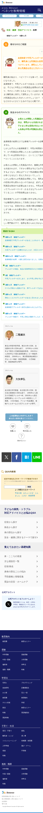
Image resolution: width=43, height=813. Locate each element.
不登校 (23, 751)
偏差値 (5, 664)
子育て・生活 (8, 726)
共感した (13, 431)
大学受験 (24, 659)
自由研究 (6, 688)
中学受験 (6, 654)
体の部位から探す (13, 532)
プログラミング (26, 683)
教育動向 (6, 636)
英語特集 (6, 717)
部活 (4, 708)
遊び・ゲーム (26, 746)
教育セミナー (26, 641)
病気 (22, 731)
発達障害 (31, 496)
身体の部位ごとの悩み (15, 571)
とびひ (24, 496)
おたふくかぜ (28, 493)
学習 (22, 702)
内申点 (23, 664)
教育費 (5, 641)
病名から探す (10, 527)
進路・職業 (6, 669)
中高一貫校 (6, 659)
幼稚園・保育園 (26, 741)
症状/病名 (8, 566)
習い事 (23, 736)
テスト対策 (6, 702)
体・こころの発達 (13, 556)
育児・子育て (7, 731)
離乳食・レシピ (8, 736)
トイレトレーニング (9, 741)
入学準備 (6, 746)
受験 (4, 650)
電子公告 (4, 803)
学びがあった (27, 431)
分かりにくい (21, 440)
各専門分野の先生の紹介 (30, 25)
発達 (4, 751)
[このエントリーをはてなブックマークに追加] (27, 461)
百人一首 (24, 693)
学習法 (5, 678)
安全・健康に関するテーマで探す (20, 537)
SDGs (5, 683)
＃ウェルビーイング (9, 15)
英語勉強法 (25, 712)
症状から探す (10, 522)
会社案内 (4, 801)
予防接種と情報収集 (14, 576)
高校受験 (24, 654)
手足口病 (18, 493)
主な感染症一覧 (11, 561)
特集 (22, 669)
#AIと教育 (26, 15)
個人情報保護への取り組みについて (12, 799)
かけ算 (5, 693)
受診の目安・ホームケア (16, 582)
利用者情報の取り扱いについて (11, 796)
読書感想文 (25, 688)
